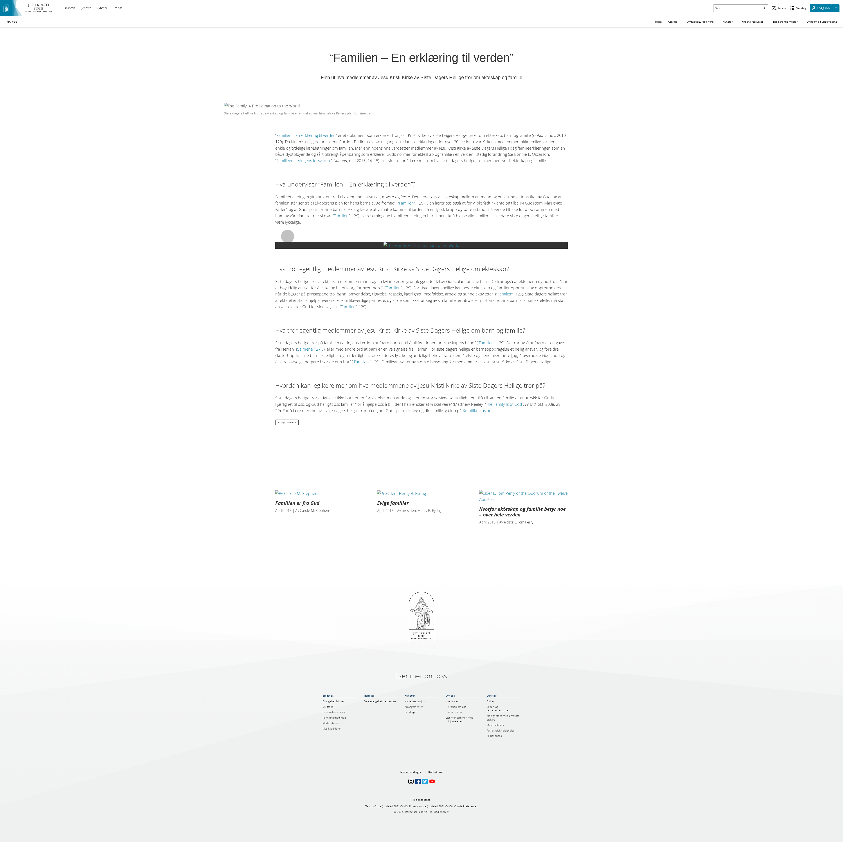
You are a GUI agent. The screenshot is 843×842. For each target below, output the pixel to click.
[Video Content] (421, 245)
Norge (12, 21)
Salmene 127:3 (310, 349)
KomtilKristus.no (477, 410)
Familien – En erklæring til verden (306, 135)
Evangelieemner (287, 422)
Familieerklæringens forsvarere (303, 160)
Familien (406, 203)
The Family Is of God (504, 404)
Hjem (658, 22)
